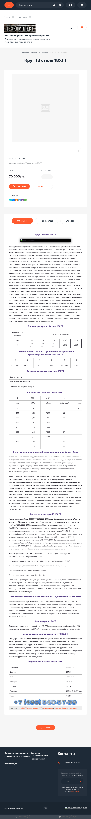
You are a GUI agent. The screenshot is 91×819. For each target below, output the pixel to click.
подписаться (80, 781)
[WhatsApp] (25, 200)
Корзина (82, 5)
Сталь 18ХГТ (37, 708)
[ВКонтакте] (13, 200)
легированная (48, 708)
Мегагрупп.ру (82, 808)
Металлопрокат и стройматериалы (26, 35)
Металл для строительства (41, 53)
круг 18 (61, 708)
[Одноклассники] (16, 200)
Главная (25, 53)
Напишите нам (82, 27)
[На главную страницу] (33, 28)
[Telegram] (19, 200)
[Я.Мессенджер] (10, 200)
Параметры (47, 220)
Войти (70, 5)
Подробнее (75, 792)
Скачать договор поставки (17, 756)
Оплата (7, 17)
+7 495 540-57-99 (71, 762)
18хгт (56, 708)
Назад (47, 728)
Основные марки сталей (16, 753)
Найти (54, 5)
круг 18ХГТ (23, 708)
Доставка (23, 17)
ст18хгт (30, 708)
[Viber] (22, 200)
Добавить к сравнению (78, 150)
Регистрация (10, 764)
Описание (22, 220)
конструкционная (70, 708)
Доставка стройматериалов (39, 754)
